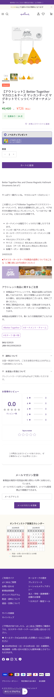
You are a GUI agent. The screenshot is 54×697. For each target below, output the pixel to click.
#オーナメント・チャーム (34, 327)
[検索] (8, 14)
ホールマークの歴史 (37, 577)
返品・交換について (11, 603)
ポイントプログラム (11, 594)
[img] (11, 409)
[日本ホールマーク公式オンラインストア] (25, 14)
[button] (37, 397)
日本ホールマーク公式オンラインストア (22, 688)
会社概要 (42, 681)
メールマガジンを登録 (26, 505)
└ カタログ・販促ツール (39, 601)
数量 (4, 149)
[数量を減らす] (4, 154)
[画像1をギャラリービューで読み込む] (27, 45)
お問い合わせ (8, 586)
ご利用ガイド (8, 577)
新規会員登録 (8, 590)
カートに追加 (27, 165)
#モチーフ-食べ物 (11, 335)
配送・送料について (11, 598)
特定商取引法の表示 (28, 681)
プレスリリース (35, 582)
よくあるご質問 (9, 582)
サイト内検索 (8, 613)
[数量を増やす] (14, 154)
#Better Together (11, 327)
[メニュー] (3, 14)
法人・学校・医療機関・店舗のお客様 (39, 595)
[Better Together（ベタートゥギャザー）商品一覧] (27, 277)
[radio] (27, 137)
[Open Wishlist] (43, 14)
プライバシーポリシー (10, 681)
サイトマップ (8, 617)
